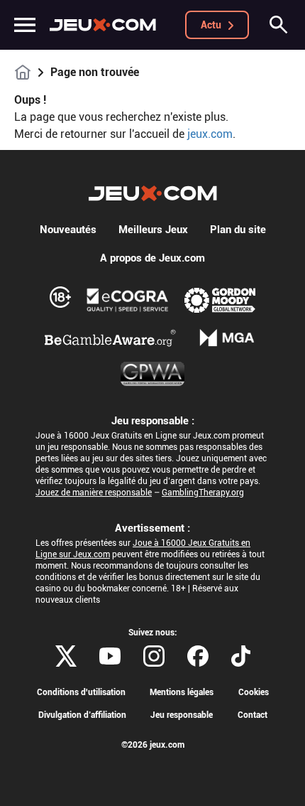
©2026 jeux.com (152, 745)
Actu (211, 25)
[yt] (110, 656)
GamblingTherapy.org (203, 493)
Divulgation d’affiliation (82, 715)
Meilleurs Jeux (153, 229)
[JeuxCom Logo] (103, 24)
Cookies (253, 692)
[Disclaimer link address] (127, 300)
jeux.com (210, 134)
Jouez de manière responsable (93, 493)
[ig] (154, 656)
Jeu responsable (181, 715)
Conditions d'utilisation (81, 692)
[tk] (240, 656)
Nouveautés (68, 229)
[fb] (198, 656)
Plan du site (238, 229)
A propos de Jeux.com (152, 258)
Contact (252, 715)
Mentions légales (182, 692)
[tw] (66, 656)
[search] (279, 25)
